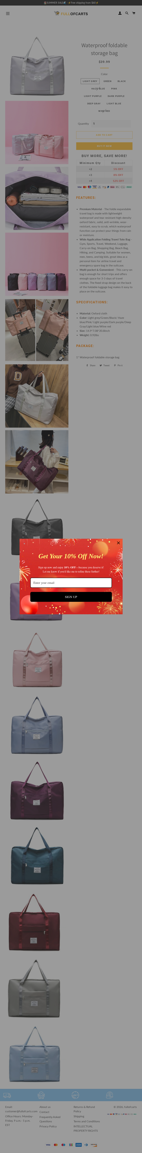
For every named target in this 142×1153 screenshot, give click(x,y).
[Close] (118, 543)
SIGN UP (71, 597)
